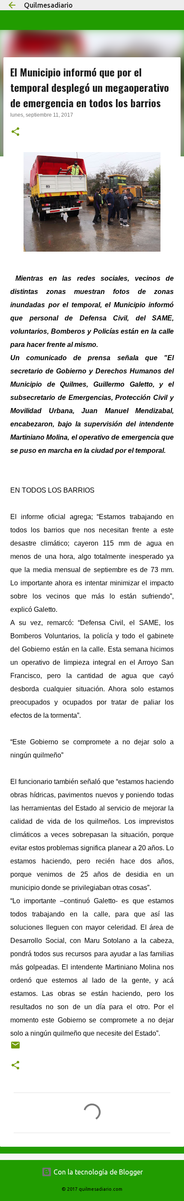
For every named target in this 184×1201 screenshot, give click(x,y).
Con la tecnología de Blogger (97, 1172)
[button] (15, 132)
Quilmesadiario (48, 5)
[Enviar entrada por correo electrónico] (15, 1048)
